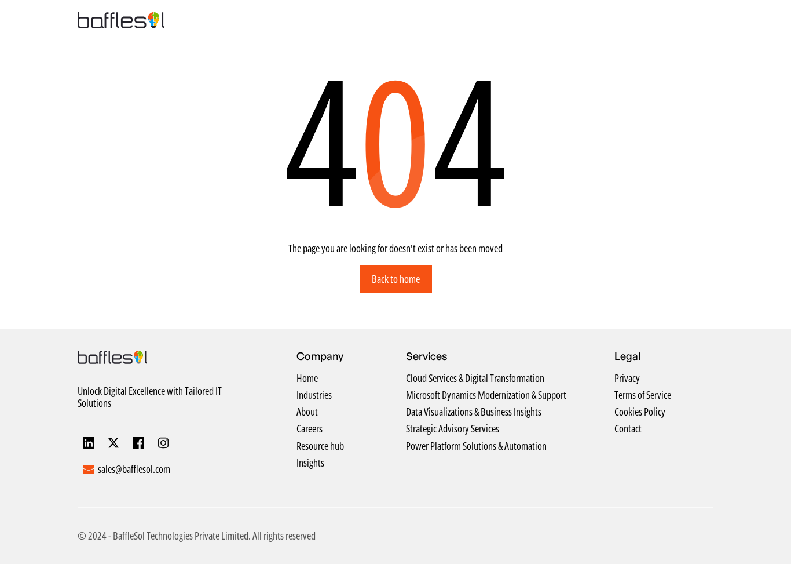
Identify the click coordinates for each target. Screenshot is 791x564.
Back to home (396, 279)
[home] (121, 20)
